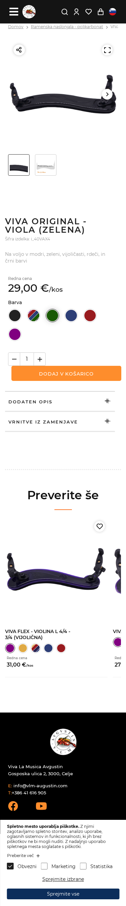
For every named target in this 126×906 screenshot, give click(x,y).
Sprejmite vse (63, 894)
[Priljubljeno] (99, 526)
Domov (16, 26)
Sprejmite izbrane (63, 879)
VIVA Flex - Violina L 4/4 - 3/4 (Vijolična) (37, 634)
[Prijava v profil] (76, 11)
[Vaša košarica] (100, 11)
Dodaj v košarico (66, 374)
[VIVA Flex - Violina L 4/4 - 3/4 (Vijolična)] (56, 569)
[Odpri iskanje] (64, 12)
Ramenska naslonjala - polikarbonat (67, 26)
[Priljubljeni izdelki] (88, 11)
